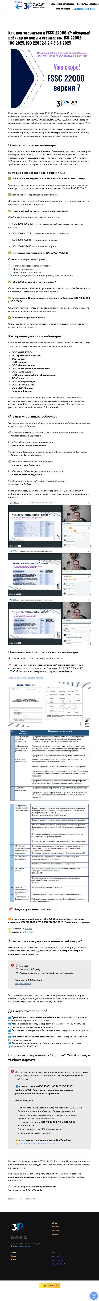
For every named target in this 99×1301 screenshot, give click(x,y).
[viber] (25, 1237)
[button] (49, 1285)
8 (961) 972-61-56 (57, 1260)
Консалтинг (55, 1226)
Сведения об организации (62, 3)
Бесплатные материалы (88, 3)
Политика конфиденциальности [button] (21, 1246)
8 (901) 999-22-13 (57, 1256)
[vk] (21, 1237)
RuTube (28, 928)
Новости (13, 1259)
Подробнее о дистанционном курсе (37, 1143)
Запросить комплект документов (25, 677)
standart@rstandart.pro (60, 1264)
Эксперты (55, 1234)
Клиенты (13, 1252)
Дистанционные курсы (84, 8)
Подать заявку (23, 983)
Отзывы (13, 1256)
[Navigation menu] (4, 14)
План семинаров (63, 8)
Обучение (55, 1223)
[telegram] (12, 1237)
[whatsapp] (16, 1237)
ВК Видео (30, 931)
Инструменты (56, 1230)
